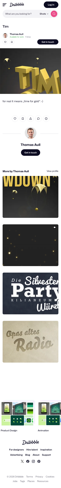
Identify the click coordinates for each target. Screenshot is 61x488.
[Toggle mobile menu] (4, 4)
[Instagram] (33, 461)
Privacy (39, 476)
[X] (22, 461)
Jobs (15, 481)
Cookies (50, 476)
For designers (16, 449)
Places (30, 481)
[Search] (54, 14)
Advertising (16, 454)
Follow (28, 37)
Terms (29, 476)
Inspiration (46, 449)
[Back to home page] (17, 5)
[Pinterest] (38, 461)
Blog (27, 454)
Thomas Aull (16, 34)
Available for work (17, 37)
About (36, 454)
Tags (22, 481)
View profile (52, 171)
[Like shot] (5, 42)
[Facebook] (27, 461)
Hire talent (32, 449)
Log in (51, 4)
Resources (42, 481)
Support (46, 454)
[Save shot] (11, 42)
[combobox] (20, 14)
